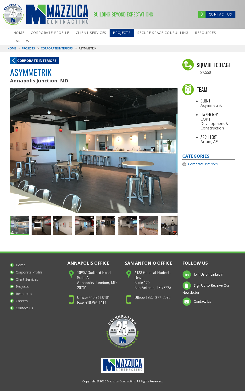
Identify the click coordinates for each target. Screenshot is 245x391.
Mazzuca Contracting (121, 381)
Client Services (91, 32)
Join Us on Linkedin (208, 274)
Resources (205, 32)
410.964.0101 (99, 298)
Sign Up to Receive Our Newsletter (205, 289)
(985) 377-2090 (158, 298)
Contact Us (220, 14)
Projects (122, 32)
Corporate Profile (50, 32)
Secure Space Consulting (162, 32)
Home (18, 32)
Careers (21, 40)
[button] (173, 92)
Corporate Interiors (57, 48)
